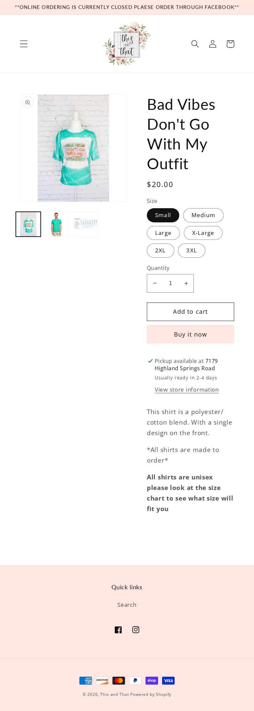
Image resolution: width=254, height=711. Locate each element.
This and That (114, 694)
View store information (187, 389)
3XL (191, 250)
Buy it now (190, 334)
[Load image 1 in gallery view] (28, 224)
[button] (24, 44)
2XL (160, 250)
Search (126, 604)
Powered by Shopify (150, 694)
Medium (203, 215)
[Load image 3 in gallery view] (85, 224)
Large (163, 233)
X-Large (203, 233)
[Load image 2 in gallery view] (57, 224)
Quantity (158, 268)
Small (163, 215)
